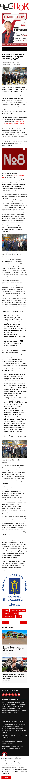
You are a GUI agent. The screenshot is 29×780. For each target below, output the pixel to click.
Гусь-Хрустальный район (18, 610)
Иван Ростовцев (7, 62)
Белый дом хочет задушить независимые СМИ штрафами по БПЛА (14, 676)
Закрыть (6, 777)
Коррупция (7, 613)
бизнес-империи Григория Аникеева (13, 123)
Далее (22, 622)
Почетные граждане (9, 616)
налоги (15, 613)
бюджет (6, 610)
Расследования (16, 64)
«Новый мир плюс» (20, 121)
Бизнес (5, 64)
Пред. (6, 622)
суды (20, 616)
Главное (9, 64)
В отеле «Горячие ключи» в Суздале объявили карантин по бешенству (13, 648)
